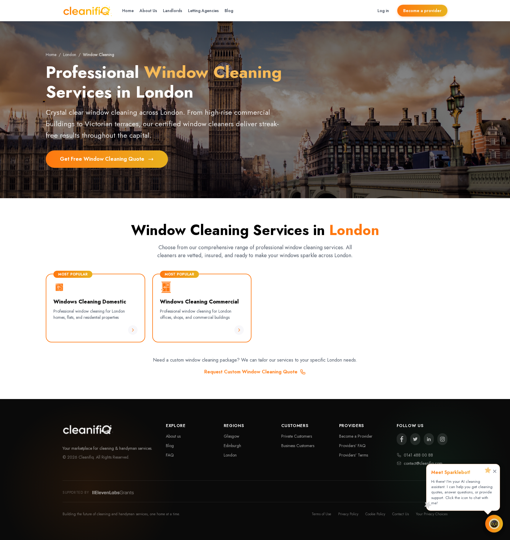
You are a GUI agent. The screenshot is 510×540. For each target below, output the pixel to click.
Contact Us (400, 514)
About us (173, 436)
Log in (383, 11)
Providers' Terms (353, 455)
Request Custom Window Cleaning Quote (251, 371)
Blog (229, 11)
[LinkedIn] (429, 439)
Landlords (172, 11)
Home (128, 11)
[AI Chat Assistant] (494, 522)
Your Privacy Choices (431, 514)
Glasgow (231, 436)
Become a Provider (355, 436)
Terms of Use (321, 514)
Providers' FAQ (352, 446)
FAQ (170, 455)
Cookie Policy (375, 514)
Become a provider (422, 11)
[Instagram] (442, 439)
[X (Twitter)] (415, 439)
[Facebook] (402, 439)
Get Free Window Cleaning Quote (102, 159)
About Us (148, 11)
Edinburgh (232, 446)
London (69, 55)
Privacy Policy (348, 514)
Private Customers (296, 436)
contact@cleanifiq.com (423, 463)
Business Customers (297, 446)
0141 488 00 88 (418, 455)
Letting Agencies (203, 11)
